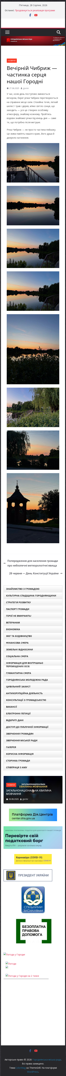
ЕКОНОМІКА (13, 629)
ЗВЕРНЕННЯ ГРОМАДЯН (19, 733)
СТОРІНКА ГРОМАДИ (18, 760)
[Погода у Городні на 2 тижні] (22, 975)
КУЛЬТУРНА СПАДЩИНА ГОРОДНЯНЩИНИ (31, 595)
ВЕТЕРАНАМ (13, 622)
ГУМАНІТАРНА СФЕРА (18, 673)
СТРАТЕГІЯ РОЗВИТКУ (18, 602)
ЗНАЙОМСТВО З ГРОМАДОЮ (22, 588)
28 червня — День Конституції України (34, 573)
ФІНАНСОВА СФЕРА (17, 642)
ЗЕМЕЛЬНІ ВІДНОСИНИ (19, 649)
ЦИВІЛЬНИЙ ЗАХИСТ (18, 686)
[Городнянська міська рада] (33, 38)
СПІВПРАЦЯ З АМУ (16, 767)
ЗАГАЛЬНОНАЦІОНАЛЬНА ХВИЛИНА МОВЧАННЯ (28, 792)
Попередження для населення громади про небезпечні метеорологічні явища (32, 563)
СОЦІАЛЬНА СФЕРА (17, 656)
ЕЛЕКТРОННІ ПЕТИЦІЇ (18, 713)
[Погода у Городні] (14, 954)
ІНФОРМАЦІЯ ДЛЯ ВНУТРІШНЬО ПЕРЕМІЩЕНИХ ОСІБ (24, 664)
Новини (12, 61)
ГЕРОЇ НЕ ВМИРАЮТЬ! (18, 615)
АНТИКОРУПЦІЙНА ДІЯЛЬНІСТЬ (24, 693)
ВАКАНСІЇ (11, 706)
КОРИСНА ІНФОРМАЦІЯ (19, 753)
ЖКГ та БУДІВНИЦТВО (19, 636)
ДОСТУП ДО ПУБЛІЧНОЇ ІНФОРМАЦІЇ (27, 726)
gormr (26, 88)
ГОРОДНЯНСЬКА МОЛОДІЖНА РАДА (27, 679)
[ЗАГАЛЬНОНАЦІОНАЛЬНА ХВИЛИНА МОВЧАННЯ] (33, 777)
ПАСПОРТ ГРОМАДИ (17, 609)
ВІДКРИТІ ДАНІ (15, 720)
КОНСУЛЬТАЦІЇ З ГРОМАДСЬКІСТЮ (26, 700)
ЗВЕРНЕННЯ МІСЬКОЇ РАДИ (21, 740)
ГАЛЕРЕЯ (11, 747)
